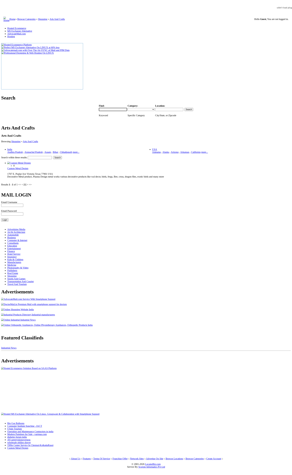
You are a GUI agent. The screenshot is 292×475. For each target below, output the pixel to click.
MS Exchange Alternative (19, 31)
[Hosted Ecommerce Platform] (17, 44)
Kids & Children (15, 259)
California (196, 152)
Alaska (165, 152)
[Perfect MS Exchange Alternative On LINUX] (30, 47)
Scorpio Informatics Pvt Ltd (151, 467)
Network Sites (137, 458)
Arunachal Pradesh (33, 152)
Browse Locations (174, 458)
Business (11, 237)
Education (12, 246)
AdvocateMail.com (16, 33)
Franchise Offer (120, 458)
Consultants (13, 243)
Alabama (156, 152)
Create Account (213, 458)
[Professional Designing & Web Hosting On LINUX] (28, 53)
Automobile (13, 235)
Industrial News (8, 348)
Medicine (11, 265)
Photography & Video (17, 267)
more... (76, 152)
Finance (11, 251)
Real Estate (12, 273)
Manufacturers (14, 262)
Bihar (55, 152)
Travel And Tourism (17, 284)
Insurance (12, 256)
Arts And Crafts (57, 19)
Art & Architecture (16, 232)
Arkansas (184, 152)
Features (87, 458)
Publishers (12, 270)
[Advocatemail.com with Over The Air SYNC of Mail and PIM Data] (36, 50)
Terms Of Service (101, 458)
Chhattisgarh (66, 152)
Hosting (11, 36)
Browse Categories (26, 19)
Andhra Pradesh (15, 152)
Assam (47, 152)
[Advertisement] (20, 391)
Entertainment (14, 248)
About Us (75, 458)
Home (12, 19)
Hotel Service (13, 254)
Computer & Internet (17, 240)
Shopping (42, 19)
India (9, 149)
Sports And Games (16, 278)
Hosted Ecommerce (16, 28)
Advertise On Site (154, 458)
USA (154, 149)
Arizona (175, 152)
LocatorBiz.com (153, 464)
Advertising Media (16, 229)
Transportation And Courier (20, 281)
